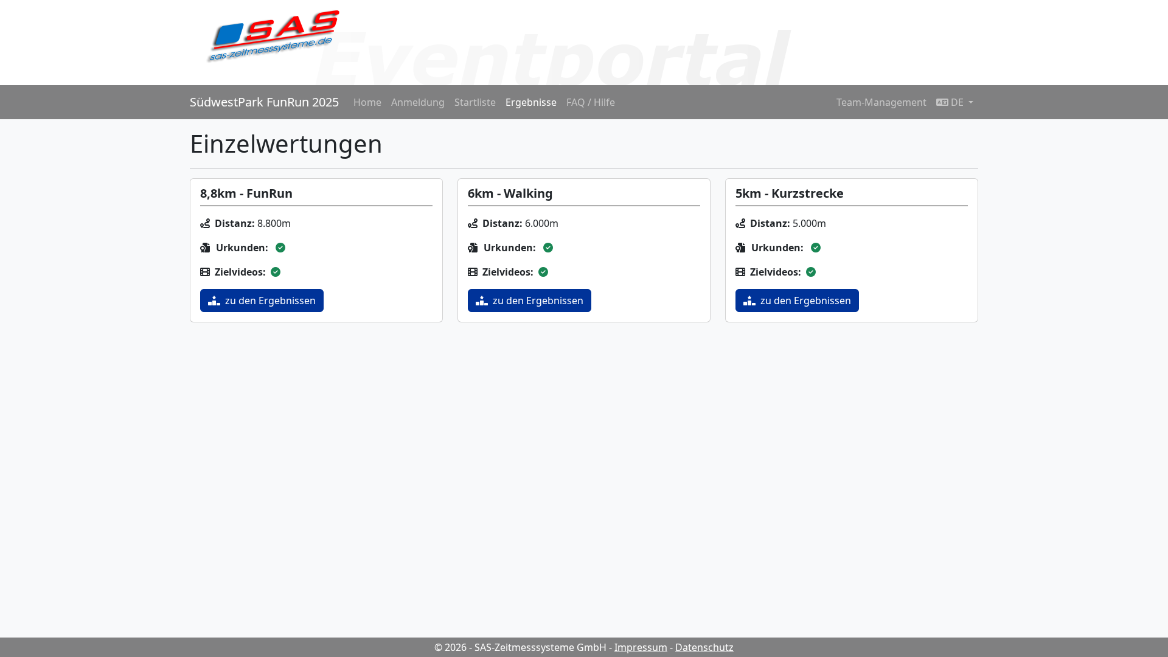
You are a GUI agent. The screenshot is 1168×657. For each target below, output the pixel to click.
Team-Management (881, 102)
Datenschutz (704, 647)
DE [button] (957, 102)
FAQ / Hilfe (590, 102)
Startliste (475, 102)
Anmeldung (418, 102)
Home (367, 102)
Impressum (640, 647)
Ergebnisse (531, 102)
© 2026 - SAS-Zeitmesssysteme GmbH (520, 647)
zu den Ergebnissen (270, 300)
